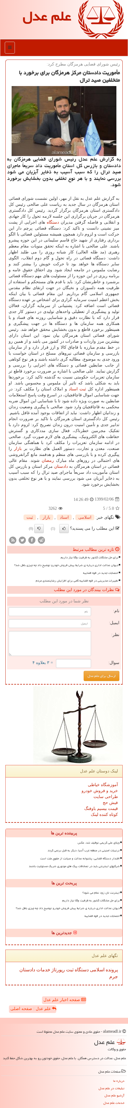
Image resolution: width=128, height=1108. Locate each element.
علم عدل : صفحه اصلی (31, 1008)
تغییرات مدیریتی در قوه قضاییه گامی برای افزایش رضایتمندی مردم (77, 581)
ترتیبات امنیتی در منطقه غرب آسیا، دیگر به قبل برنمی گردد (84, 850)
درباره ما (118, 1081)
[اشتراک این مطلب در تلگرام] (41, 539)
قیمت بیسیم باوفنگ (101, 808)
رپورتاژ (57, 969)
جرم (113, 976)
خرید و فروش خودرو (100, 790)
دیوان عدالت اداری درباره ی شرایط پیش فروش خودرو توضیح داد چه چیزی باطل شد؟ (66, 565)
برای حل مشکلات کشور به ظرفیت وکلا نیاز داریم (89, 557)
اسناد (73, 389)
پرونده (111, 969)
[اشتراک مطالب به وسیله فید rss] (13, 539)
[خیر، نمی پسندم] (39, 528)
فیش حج (110, 802)
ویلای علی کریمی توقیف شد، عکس (99, 843)
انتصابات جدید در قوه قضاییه (100, 573)
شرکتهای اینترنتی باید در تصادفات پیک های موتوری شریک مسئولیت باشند (74, 866)
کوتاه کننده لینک (104, 814)
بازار (18, 448)
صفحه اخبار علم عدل (62, 1000)
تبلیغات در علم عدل (111, 1088)
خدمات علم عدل (113, 1103)
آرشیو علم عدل (114, 1095)
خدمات (42, 969)
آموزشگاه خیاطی (103, 785)
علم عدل (47, 16)
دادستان (61, 466)
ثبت (82, 389)
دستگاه (53, 222)
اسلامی (84, 517)
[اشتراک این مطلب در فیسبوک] (32, 539)
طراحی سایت (105, 796)
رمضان (48, 460)
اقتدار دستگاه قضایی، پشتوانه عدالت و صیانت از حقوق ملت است (80, 858)
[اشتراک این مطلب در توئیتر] (22, 539)
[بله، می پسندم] (64, 528)
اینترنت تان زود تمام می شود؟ (101, 893)
